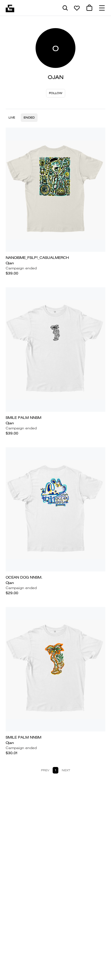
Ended (29, 117)
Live (12, 117)
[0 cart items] (89, 8)
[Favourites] (77, 8)
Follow (55, 93)
